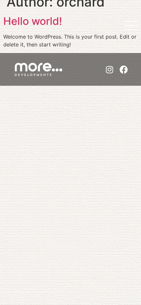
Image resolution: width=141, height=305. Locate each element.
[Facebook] (124, 69)
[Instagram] (109, 69)
